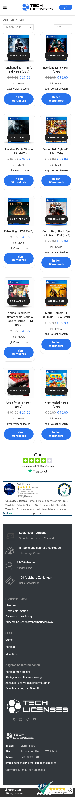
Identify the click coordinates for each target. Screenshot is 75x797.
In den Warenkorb (18, 98)
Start (5, 19)
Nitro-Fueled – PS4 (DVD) (56, 404)
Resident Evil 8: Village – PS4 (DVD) (19, 151)
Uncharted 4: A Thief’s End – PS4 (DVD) (18, 69)
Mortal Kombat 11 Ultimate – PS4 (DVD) (56, 315)
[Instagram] (20, 719)
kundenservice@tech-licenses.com (35, 762)
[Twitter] (13, 719)
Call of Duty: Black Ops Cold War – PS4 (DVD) (56, 233)
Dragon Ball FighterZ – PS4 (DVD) (56, 151)
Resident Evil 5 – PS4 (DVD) (56, 69)
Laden (14, 19)
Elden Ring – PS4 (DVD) (18, 231)
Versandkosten (21, 88)
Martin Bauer (14, 789)
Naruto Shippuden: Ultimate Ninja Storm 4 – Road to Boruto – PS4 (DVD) (18, 319)
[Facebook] (6, 719)
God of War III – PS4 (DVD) (18, 404)
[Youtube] (34, 719)
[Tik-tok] (27, 719)
